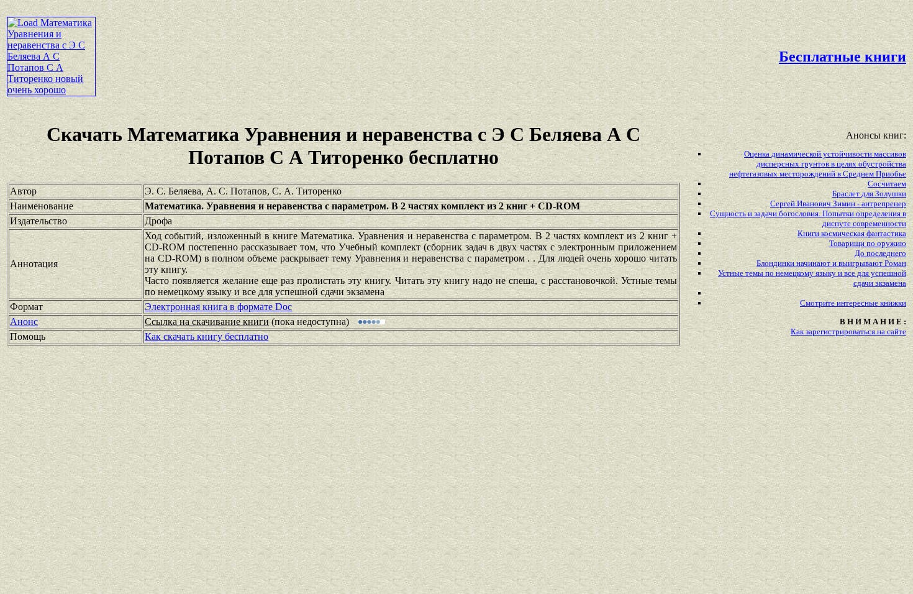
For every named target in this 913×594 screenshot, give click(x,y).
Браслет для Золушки (869, 193)
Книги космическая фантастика (851, 233)
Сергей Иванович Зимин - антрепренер (838, 203)
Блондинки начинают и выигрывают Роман (831, 263)
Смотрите (818, 303)
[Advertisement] (389, 35)
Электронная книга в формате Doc (218, 306)
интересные (858, 303)
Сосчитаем (887, 183)
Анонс (24, 321)
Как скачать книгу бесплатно (206, 336)
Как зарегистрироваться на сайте (848, 331)
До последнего (880, 253)
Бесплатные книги (842, 56)
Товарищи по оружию (867, 243)
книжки (893, 303)
